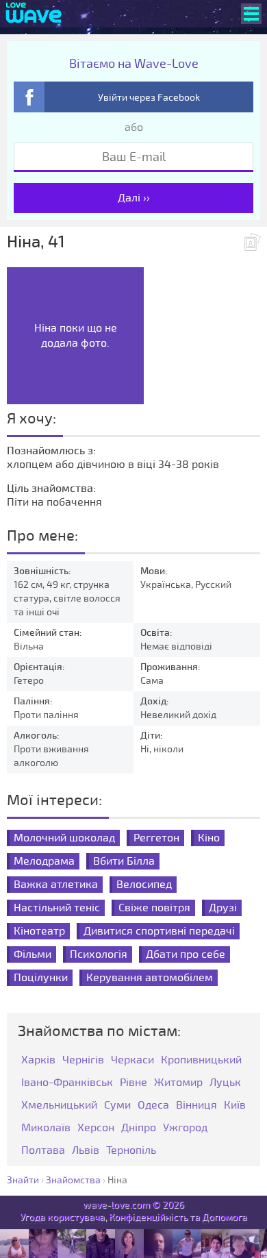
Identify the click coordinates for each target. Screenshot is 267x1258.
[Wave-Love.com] (33, 13)
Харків (38, 1060)
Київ (235, 1105)
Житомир (178, 1083)
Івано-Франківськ (67, 1083)
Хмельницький (59, 1105)
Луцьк (225, 1083)
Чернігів (83, 1060)
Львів (85, 1151)
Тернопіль (131, 1151)
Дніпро (138, 1128)
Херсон (95, 1128)
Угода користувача (62, 1217)
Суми (117, 1105)
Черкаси (132, 1060)
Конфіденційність (148, 1217)
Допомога (224, 1217)
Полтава (43, 1151)
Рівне (133, 1083)
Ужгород (185, 1128)
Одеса (153, 1105)
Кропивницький (201, 1060)
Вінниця (196, 1105)
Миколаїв (46, 1128)
